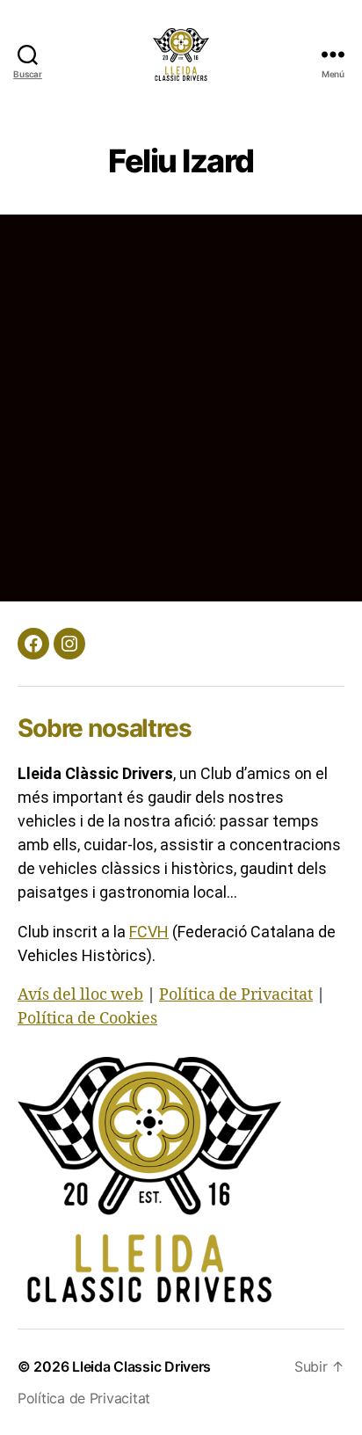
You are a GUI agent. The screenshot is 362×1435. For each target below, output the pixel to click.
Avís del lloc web (80, 995)
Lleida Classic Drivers (141, 1366)
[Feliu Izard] (127, 226)
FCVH (149, 931)
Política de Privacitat (236, 995)
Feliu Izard (263, 297)
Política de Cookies (87, 1019)
